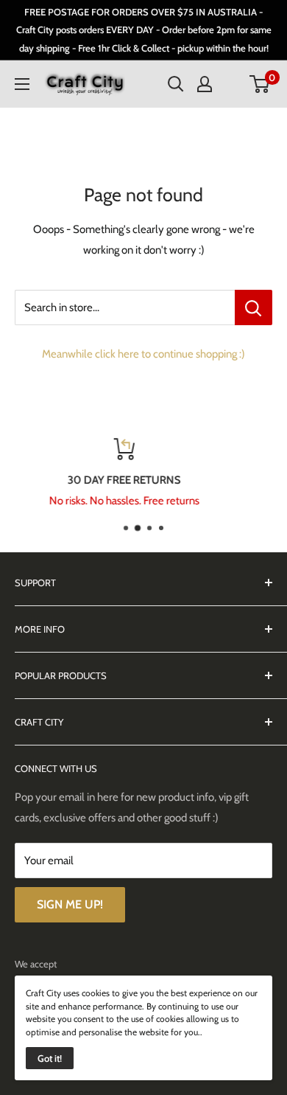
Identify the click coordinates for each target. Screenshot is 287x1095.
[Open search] (176, 84)
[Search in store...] (253, 307)
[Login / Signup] (204, 84)
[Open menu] (22, 84)
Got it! (50, 1058)
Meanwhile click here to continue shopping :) (143, 354)
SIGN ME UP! (70, 904)
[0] (260, 84)
